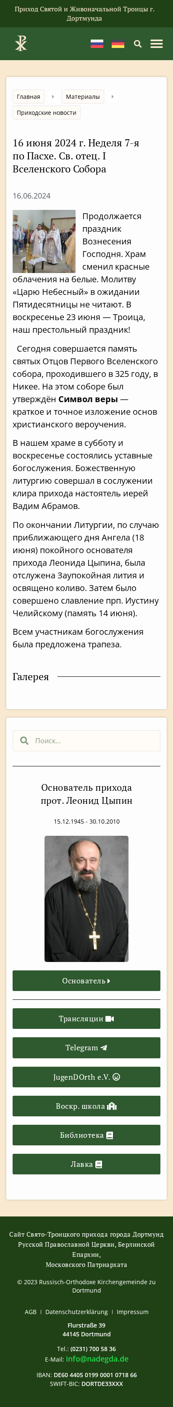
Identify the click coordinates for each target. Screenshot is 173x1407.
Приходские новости (46, 113)
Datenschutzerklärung (76, 1312)
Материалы (83, 97)
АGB (31, 1312)
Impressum (133, 1312)
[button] (137, 43)
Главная (28, 97)
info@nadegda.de (97, 1359)
